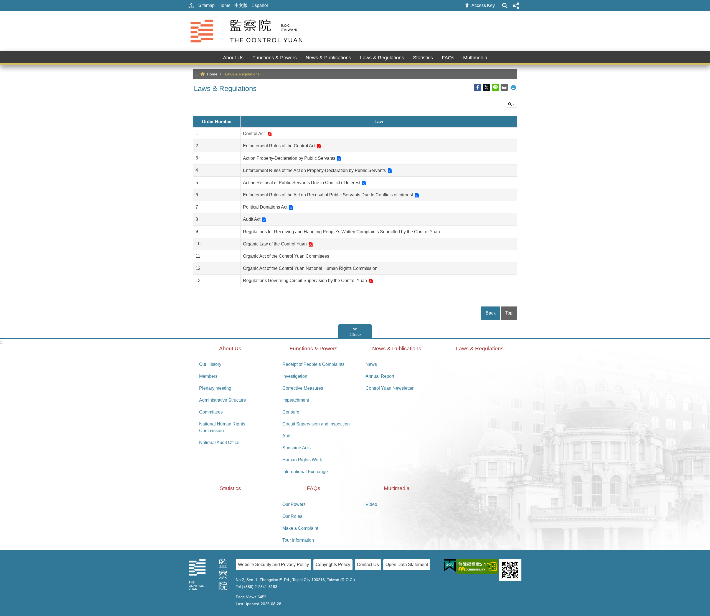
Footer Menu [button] (355, 331)
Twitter (486, 87)
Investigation (294, 376)
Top (509, 313)
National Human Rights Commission (222, 427)
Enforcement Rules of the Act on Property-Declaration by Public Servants (314, 170)
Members (208, 376)
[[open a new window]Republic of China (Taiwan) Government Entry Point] (450, 565)
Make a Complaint (300, 528)
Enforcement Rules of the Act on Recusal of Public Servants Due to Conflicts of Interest (328, 194)
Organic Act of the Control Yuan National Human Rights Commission (310, 268)
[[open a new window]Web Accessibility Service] (477, 566)
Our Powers (294, 504)
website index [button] (504, 5)
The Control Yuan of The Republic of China (247, 31)
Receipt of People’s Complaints (313, 364)
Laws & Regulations (382, 57)
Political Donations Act (265, 207)
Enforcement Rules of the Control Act (279, 145)
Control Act (254, 133)
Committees (211, 412)
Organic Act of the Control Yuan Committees (286, 256)
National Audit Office (219, 442)
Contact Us (368, 564)
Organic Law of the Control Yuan (275, 244)
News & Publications (396, 348)
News (371, 364)
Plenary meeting (215, 388)
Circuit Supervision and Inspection (316, 424)
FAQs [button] (448, 57)
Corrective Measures (302, 388)
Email (504, 87)
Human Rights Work (302, 459)
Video (371, 504)
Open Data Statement (407, 564)
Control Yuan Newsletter (390, 388)
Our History (210, 364)
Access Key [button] (483, 5)
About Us (230, 348)
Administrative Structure (222, 400)
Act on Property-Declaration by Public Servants (289, 158)
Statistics (423, 57)
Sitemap (206, 5)
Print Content (513, 87)
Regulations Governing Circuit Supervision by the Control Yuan (305, 280)
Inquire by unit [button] (511, 104)
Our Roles (292, 516)
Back (491, 313)
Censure (290, 412)
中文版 (241, 5)
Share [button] (515, 5)
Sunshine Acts (296, 447)
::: (196, 75)
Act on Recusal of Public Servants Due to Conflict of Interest (301, 182)
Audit (287, 436)
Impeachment (295, 400)
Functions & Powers (314, 348)
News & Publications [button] (328, 57)
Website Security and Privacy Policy (273, 564)
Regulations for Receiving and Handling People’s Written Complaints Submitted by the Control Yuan (341, 231)
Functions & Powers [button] (274, 57)
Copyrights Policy (333, 564)
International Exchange (305, 471)
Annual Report (380, 376)
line (495, 87)
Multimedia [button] (475, 57)
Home (224, 5)
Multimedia (397, 488)
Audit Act (251, 219)
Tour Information (298, 540)
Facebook (477, 87)
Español (260, 5)
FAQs (313, 488)
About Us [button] (233, 57)
